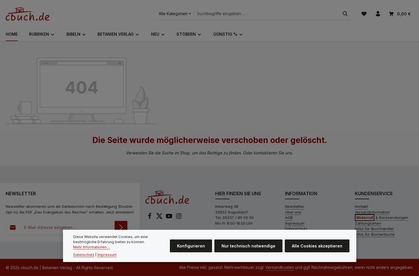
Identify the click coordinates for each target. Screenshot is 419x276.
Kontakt (361, 206)
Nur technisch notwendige (248, 245)
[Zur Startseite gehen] (28, 14)
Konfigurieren (191, 245)
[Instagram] (179, 217)
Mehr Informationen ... (91, 247)
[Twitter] (160, 217)
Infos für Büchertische (375, 234)
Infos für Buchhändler (374, 228)
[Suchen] (345, 13)
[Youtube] (169, 217)
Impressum (294, 223)
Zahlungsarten (368, 223)
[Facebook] (150, 217)
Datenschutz (296, 228)
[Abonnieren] (121, 227)
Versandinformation (372, 212)
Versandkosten (279, 267)
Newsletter (294, 206)
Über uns (293, 212)
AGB (289, 217)
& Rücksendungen (382, 217)
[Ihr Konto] (377, 13)
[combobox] (266, 13)
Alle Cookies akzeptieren (317, 245)
